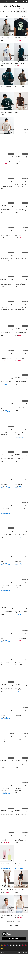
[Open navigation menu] (2, 1)
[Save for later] (12, 34)
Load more (14, 926)
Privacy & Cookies (20, 952)
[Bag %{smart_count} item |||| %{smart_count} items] (26, 1)
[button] (2, 945)
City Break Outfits (11, 11)
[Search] (16, 1)
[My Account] (19, 1)
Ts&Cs (26, 952)
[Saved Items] (23, 1)
